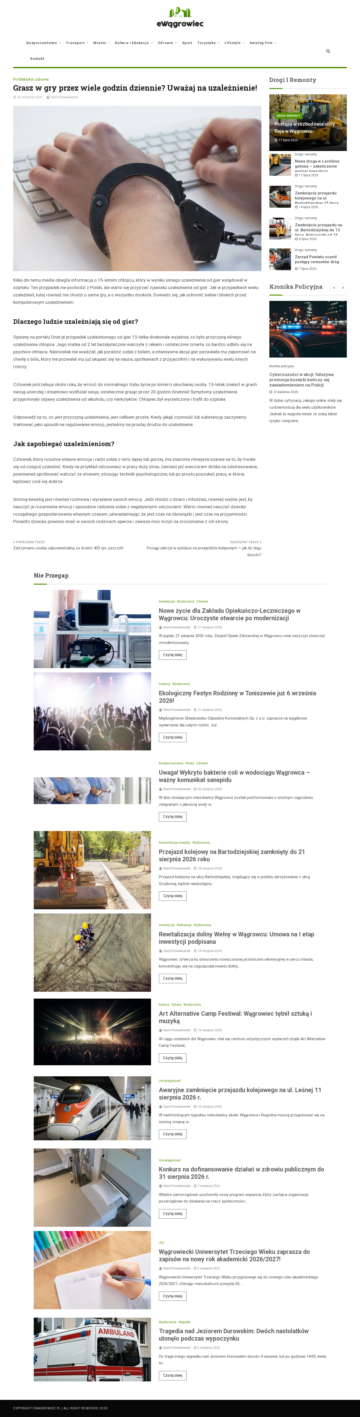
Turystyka (206, 43)
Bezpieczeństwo (41, 43)
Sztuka (176, 1004)
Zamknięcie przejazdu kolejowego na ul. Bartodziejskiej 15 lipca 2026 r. (317, 201)
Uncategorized (170, 1081)
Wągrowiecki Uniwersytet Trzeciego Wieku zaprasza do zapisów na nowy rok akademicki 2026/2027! (234, 1255)
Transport (75, 43)
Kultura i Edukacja (132, 43)
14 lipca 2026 (308, 207)
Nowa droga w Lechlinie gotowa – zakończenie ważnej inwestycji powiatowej (317, 169)
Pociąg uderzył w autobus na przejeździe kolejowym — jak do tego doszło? (204, 551)
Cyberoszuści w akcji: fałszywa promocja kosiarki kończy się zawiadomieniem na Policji (301, 380)
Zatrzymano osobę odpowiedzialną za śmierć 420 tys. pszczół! (68, 548)
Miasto (99, 43)
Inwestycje (167, 601)
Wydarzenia (185, 601)
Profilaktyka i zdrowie (31, 79)
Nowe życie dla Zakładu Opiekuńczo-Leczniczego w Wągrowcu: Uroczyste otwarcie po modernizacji (229, 614)
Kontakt (37, 59)
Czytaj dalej (172, 655)
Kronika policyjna (281, 366)
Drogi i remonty (288, 115)
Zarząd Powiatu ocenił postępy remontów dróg (317, 259)
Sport (187, 43)
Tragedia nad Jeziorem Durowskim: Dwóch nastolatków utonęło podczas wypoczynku (234, 1335)
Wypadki (184, 1322)
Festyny (164, 684)
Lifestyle (233, 43)
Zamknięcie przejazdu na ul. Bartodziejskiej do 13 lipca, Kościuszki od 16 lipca (318, 232)
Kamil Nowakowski (64, 97)
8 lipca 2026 (308, 239)
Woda (190, 763)
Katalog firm (261, 43)
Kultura (164, 1004)
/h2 (161, 1243)
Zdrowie (165, 43)
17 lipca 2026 (308, 175)
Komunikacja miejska (174, 842)
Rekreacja (184, 925)
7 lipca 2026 (308, 269)
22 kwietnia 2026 (285, 392)
